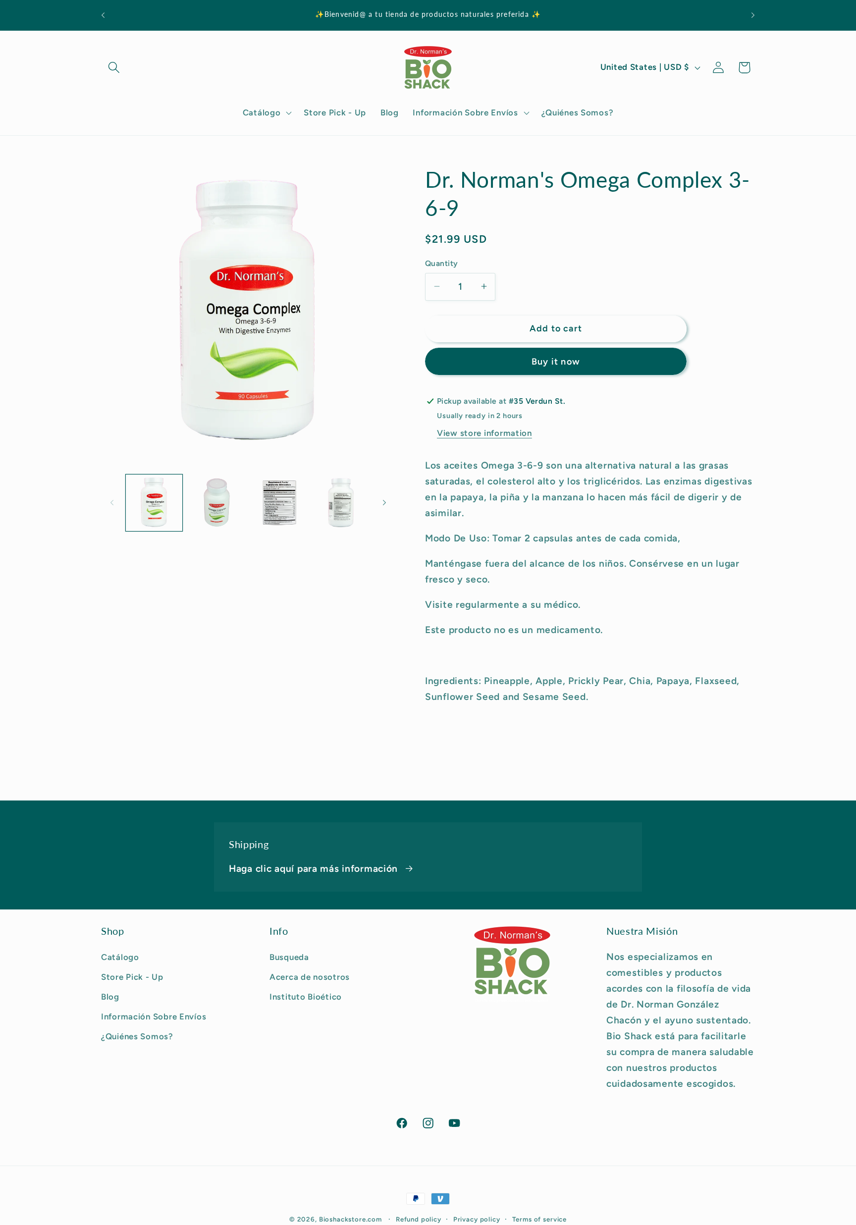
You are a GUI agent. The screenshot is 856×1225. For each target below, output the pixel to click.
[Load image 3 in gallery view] (279, 503)
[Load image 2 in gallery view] (216, 503)
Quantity (441, 262)
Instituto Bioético (305, 997)
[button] (114, 67)
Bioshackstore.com (350, 1219)
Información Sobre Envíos (153, 1016)
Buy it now (556, 361)
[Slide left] (112, 502)
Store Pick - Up (132, 977)
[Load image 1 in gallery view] (154, 503)
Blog (110, 997)
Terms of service (539, 1219)
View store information (484, 433)
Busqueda (289, 957)
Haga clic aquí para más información (313, 868)
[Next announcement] (753, 15)
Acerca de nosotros (309, 977)
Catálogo (120, 957)
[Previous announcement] (103, 15)
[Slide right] (384, 502)
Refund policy (418, 1219)
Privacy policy (476, 1219)
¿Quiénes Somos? (137, 1036)
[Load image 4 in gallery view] (341, 503)
